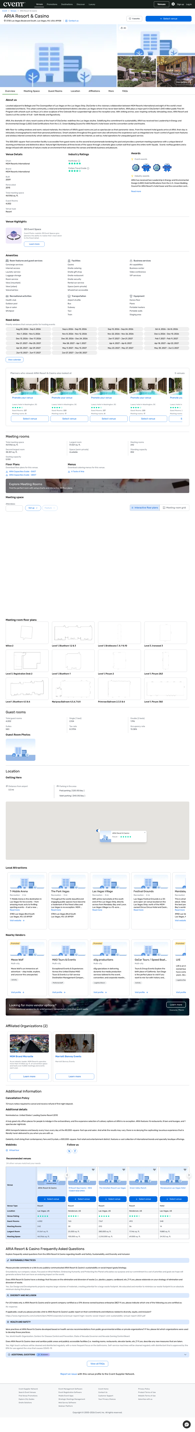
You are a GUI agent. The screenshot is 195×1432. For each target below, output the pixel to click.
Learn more (34, 244)
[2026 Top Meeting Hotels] (135, 167)
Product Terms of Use (147, 1392)
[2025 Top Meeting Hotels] (156, 167)
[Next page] (180, 396)
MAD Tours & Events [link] (64, 959)
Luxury (92, 4)
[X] (69, 1151)
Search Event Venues (27, 1392)
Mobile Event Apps (66, 1396)
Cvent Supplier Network (28, 1389)
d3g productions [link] (103, 959)
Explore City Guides (26, 1399)
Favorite (136, 19)
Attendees (10, 504)
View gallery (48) (183, 82)
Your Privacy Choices (107, 1399)
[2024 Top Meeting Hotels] (146, 167)
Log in (189, 4)
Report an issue (68, 1374)
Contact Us (102, 1392)
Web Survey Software (67, 1403)
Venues (39, 4)
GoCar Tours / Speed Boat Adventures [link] (151, 959)
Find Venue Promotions (28, 1396)
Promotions (52, 4)
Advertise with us (145, 1399)
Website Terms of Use (147, 1396)
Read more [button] (15, 910)
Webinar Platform (66, 1406)
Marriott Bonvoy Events (68, 1056)
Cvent (4, 11)
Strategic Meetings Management (72, 1399)
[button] (58, 55)
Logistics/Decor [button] (99, 983)
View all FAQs (98, 1363)
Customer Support (105, 1396)
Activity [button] (14, 980)
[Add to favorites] (93, 1169)
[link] (27, 949)
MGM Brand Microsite (21, 1056)
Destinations (67, 4)
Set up (31, 508)
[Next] (184, 897)
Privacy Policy (144, 1389)
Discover (81, 4)
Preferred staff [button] (58, 983)
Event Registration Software (70, 1392)
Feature (48, 508)
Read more (136, 191)
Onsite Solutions (25, 1403)
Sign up (180, 4)
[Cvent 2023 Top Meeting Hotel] (167, 167)
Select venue (170, 18)
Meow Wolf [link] (17, 959)
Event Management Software (70, 1389)
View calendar (14, 359)
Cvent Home (103, 1389)
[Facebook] (75, 1151)
